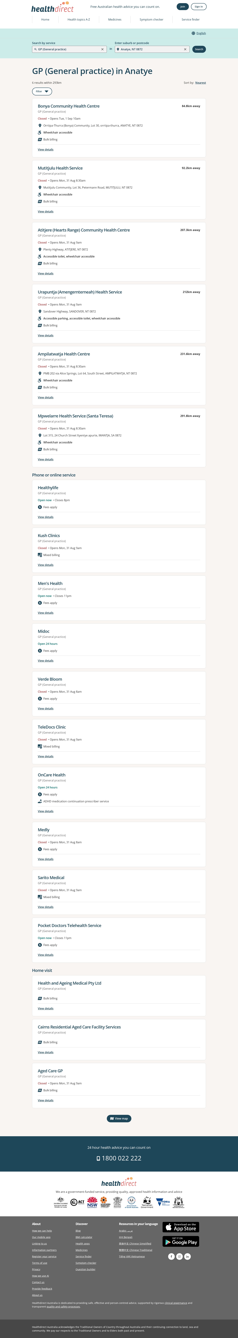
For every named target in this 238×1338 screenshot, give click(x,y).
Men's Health (50, 583)
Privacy (36, 1269)
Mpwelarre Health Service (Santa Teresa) (75, 416)
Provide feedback (42, 1288)
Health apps (83, 1243)
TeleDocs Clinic (52, 727)
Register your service (44, 1256)
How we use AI (40, 1275)
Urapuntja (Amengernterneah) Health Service (80, 292)
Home (45, 19)
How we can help (42, 1230)
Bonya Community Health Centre (68, 106)
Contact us (38, 1282)
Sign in (199, 6)
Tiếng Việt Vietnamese (132, 1256)
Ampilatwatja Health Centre (64, 354)
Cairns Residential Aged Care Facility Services (79, 1027)
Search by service (43, 43)
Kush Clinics (49, 535)
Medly (43, 829)
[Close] (102, 49)
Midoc (43, 631)
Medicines (114, 19)
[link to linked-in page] (187, 1256)
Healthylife (48, 487)
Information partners (44, 1250)
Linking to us (39, 1243)
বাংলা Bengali (125, 1237)
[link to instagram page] (179, 1256)
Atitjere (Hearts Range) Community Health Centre (84, 230)
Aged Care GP (50, 1071)
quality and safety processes (63, 1306)
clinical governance (176, 1303)
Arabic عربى (126, 1230)
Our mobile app (41, 1237)
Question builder (85, 1269)
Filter (44, 92)
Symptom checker (151, 19)
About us (37, 1295)
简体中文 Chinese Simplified (135, 1243)
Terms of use (39, 1263)
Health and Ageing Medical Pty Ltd (69, 983)
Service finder (191, 19)
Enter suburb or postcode (132, 43)
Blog (78, 1230)
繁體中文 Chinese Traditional (135, 1250)
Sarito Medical (51, 877)
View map (123, 1119)
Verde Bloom (50, 679)
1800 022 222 (120, 1158)
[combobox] (38, 11)
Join (183, 6)
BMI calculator (84, 1237)
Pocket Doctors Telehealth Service (69, 925)
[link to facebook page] (171, 1256)
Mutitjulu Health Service (60, 168)
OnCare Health (51, 775)
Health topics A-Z (79, 19)
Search (199, 49)
